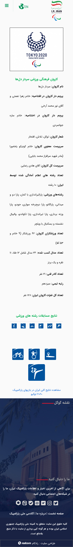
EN (26, 7)
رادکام (35, 543)
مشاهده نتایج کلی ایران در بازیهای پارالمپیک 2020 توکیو (37, 392)
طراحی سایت (48, 543)
